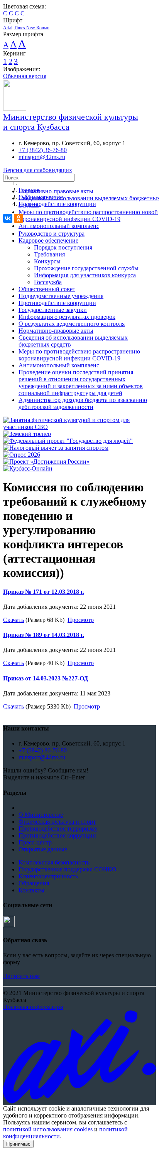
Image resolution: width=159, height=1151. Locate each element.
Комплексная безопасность (54, 862)
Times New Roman (31, 27)
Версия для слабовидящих (37, 170)
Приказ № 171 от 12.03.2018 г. (43, 591)
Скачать (13, 620)
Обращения (34, 883)
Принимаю (18, 1144)
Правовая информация (33, 1007)
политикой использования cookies (48, 1129)
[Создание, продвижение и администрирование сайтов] (79, 1101)
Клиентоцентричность (48, 876)
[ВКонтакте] (7, 218)
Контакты (31, 890)
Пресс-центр (35, 842)
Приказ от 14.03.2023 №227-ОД (45, 678)
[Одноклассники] (18, 218)
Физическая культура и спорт (57, 821)
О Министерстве (41, 814)
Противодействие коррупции (57, 835)
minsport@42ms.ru (42, 157)
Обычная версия (24, 76)
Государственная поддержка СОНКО (68, 869)
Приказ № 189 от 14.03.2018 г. (43, 635)
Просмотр (81, 620)
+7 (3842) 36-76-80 (43, 150)
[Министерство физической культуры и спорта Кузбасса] (20, 108)
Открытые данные (43, 849)
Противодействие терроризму (58, 828)
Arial (7, 27)
